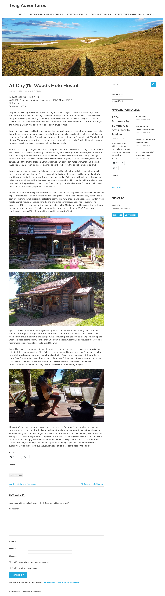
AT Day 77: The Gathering (92, 484)
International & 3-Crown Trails (45, 14)
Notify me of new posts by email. (26, 568)
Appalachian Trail (33, 91)
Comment (14, 508)
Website (13, 555)
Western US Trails (76, 14)
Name (12, 541)
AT (11, 475)
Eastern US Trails (100, 14)
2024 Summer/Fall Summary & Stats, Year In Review (121, 125)
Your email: (117, 204)
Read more (116, 187)
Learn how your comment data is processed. (62, 582)
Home (22, 14)
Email (12, 548)
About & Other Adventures (128, 14)
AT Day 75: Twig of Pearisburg (23, 484)
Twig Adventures (27, 5)
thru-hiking (18, 475)
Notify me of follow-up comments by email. (30, 562)
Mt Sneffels (141, 116)
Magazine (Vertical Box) (126, 110)
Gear (149, 14)
